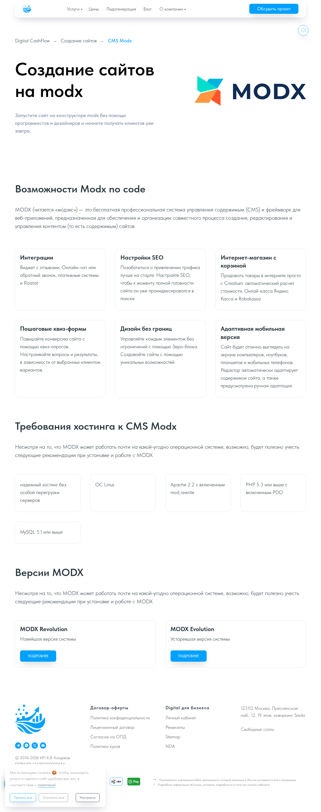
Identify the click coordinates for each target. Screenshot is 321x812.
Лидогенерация (121, 9)
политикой (46, 784)
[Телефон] (35, 745)
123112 (247, 708)
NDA (170, 746)
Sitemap (173, 736)
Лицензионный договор (112, 727)
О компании (171, 9)
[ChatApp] (26, 745)
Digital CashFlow (32, 41)
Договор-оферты (109, 707)
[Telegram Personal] (18, 745)
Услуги (73, 9)
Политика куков (105, 746)
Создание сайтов (79, 41)
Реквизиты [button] (175, 727)
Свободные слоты (257, 729)
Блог (147, 9)
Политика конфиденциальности (120, 717)
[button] (273, 9)
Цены (94, 9)
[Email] (43, 745)
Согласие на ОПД (108, 736)
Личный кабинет (181, 717)
